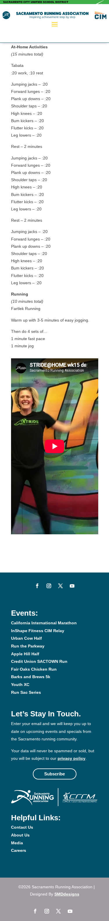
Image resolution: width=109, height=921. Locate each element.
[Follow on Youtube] (72, 585)
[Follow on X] (60, 585)
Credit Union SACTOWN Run (39, 661)
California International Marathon (44, 623)
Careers (18, 850)
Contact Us (22, 827)
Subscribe (54, 773)
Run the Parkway (27, 646)
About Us (20, 835)
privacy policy (71, 758)
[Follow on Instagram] (48, 585)
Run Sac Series (26, 692)
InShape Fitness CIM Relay (37, 630)
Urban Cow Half (26, 638)
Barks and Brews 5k (30, 676)
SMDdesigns (66, 894)
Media (17, 843)
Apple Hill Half (25, 654)
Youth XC (20, 684)
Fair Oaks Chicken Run (34, 669)
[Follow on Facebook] (37, 585)
